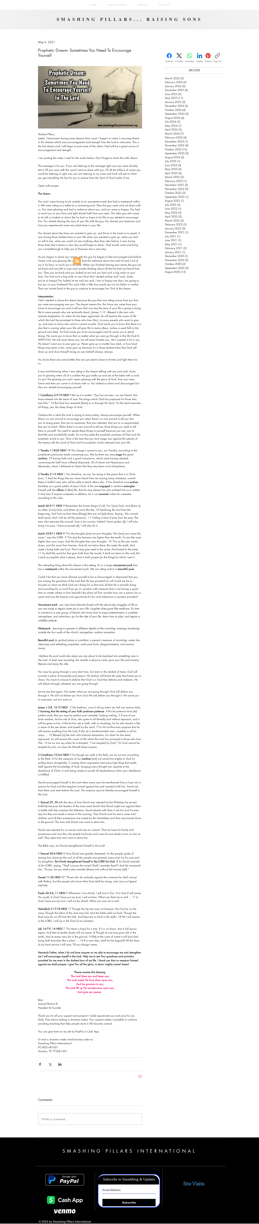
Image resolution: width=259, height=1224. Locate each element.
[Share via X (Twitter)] (50, 1064)
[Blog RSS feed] (77, 261)
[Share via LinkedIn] (60, 1064)
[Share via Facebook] (40, 1064)
